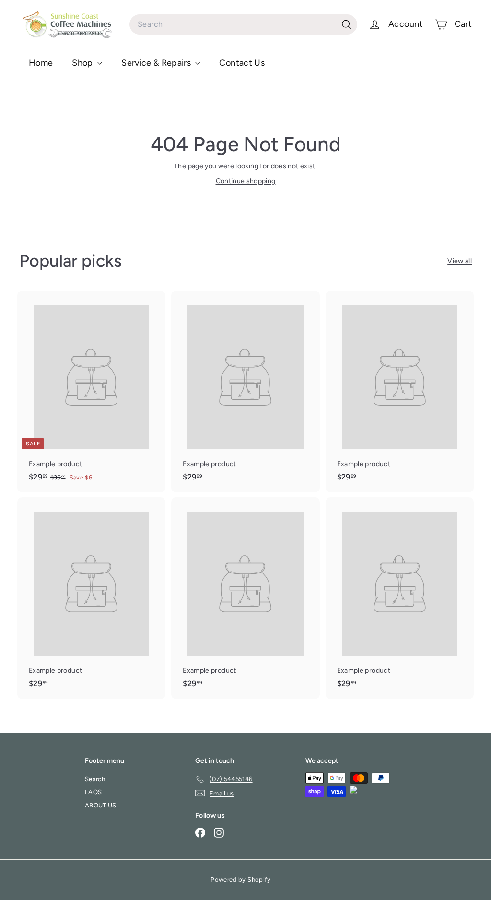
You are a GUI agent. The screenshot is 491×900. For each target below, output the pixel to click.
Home (41, 63)
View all (459, 261)
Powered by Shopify (240, 879)
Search (95, 779)
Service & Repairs (157, 63)
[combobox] (243, 24)
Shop (83, 63)
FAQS (93, 791)
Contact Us (242, 63)
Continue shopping (246, 181)
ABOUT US (101, 805)
